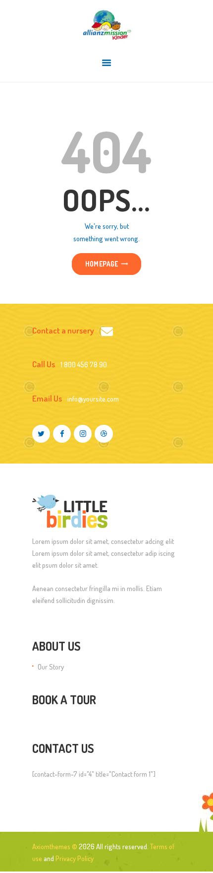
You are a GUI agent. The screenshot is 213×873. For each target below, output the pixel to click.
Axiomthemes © (54, 846)
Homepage (101, 264)
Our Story (51, 666)
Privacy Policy (74, 858)
